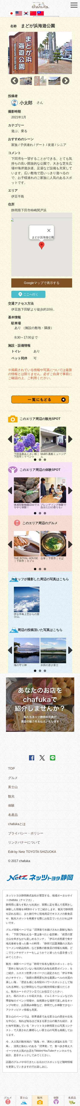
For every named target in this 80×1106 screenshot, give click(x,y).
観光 (11, 796)
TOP (11, 768)
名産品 (13, 815)
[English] (18, 13)
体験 (11, 805)
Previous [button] (14, 81)
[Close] (49, 230)
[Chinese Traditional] (40, 13)
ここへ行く (30, 294)
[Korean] (26, 13)
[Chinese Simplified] (33, 13)
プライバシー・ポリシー (25, 833)
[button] (41, 245)
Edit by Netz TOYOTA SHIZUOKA (32, 851)
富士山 (13, 787)
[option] (40, 53)
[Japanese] (11, 13)
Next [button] (65, 81)
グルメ (13, 778)
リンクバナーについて (24, 842)
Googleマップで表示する (42, 283)
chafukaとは (17, 824)
